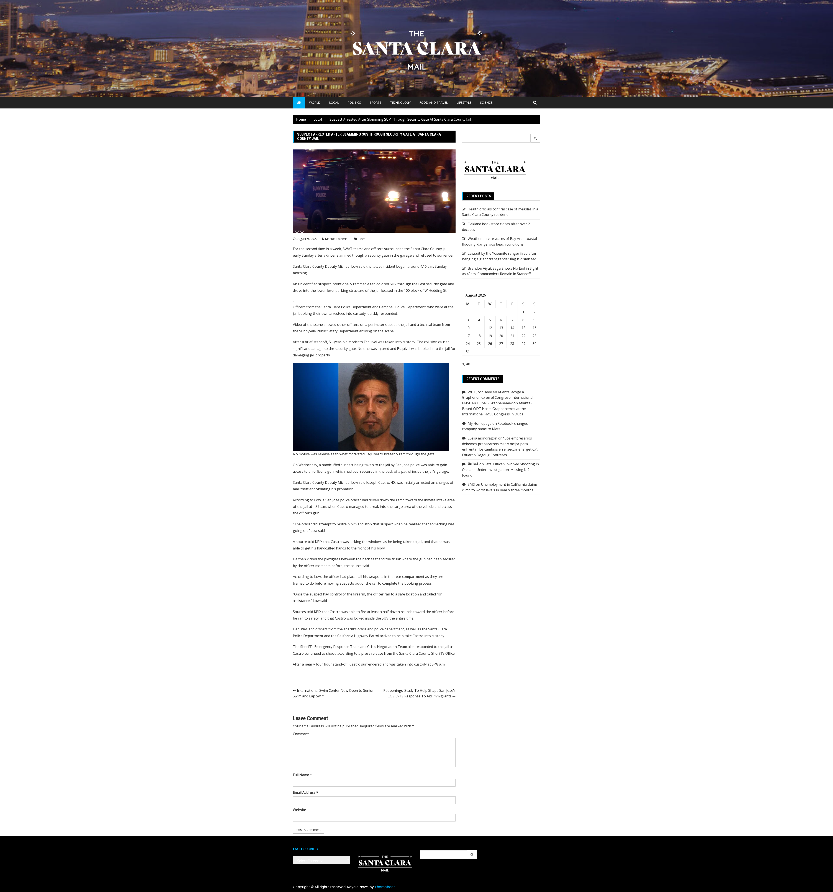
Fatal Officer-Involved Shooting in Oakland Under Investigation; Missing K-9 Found (500, 469)
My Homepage (480, 423)
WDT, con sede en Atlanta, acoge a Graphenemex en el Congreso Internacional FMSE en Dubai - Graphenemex (497, 397)
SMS (471, 484)
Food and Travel (433, 102)
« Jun (466, 363)
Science (486, 102)
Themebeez (385, 886)
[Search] (535, 138)
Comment (301, 733)
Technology (400, 102)
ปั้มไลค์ (473, 464)
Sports (375, 102)
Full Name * (302, 774)
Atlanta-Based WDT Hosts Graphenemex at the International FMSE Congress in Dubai (497, 408)
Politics (354, 102)
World (314, 102)
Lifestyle (463, 102)
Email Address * (305, 792)
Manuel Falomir (336, 239)
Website (299, 809)
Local (334, 102)
